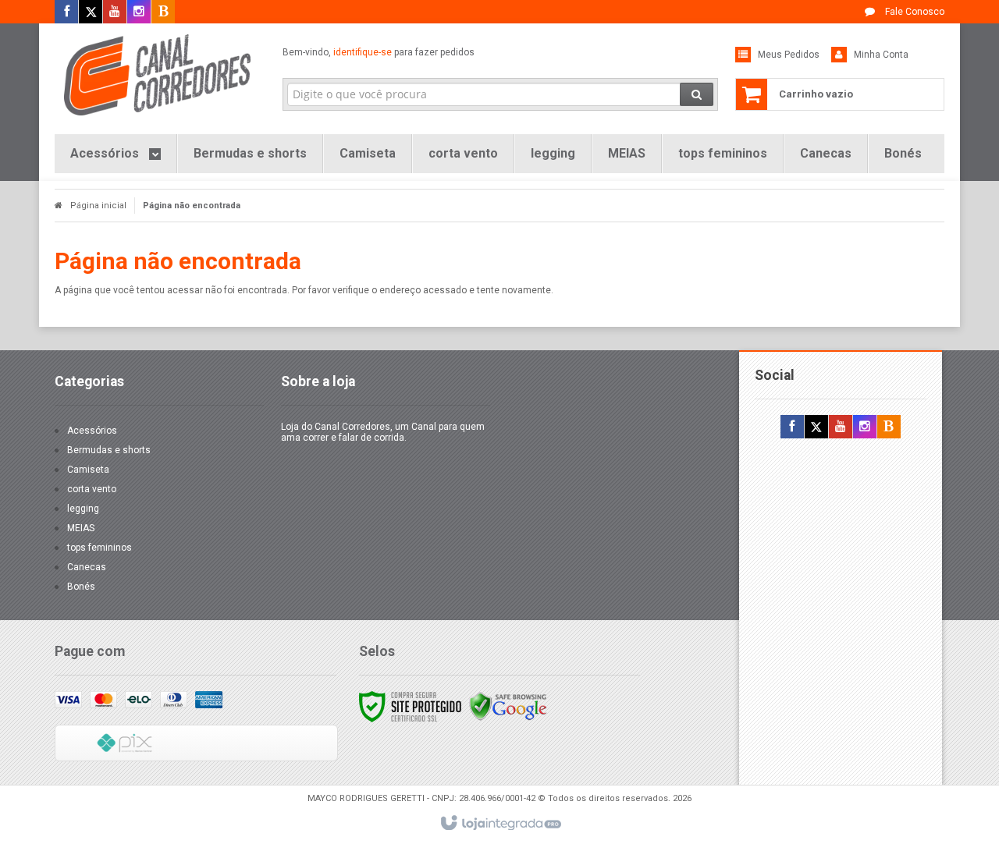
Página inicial (98, 205)
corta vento (91, 489)
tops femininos (99, 547)
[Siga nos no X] (90, 12)
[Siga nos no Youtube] (114, 12)
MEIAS (80, 528)
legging (83, 508)
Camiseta (88, 469)
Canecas (86, 567)
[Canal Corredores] (157, 75)
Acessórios (92, 430)
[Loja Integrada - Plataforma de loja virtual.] (500, 824)
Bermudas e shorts (109, 450)
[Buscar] (696, 94)
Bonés (81, 586)
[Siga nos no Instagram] (139, 12)
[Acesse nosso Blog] (163, 12)
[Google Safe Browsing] (508, 705)
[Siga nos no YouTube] (840, 427)
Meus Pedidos (788, 54)
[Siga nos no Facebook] (66, 12)
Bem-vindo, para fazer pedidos (379, 52)
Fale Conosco (913, 11)
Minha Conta (881, 54)
